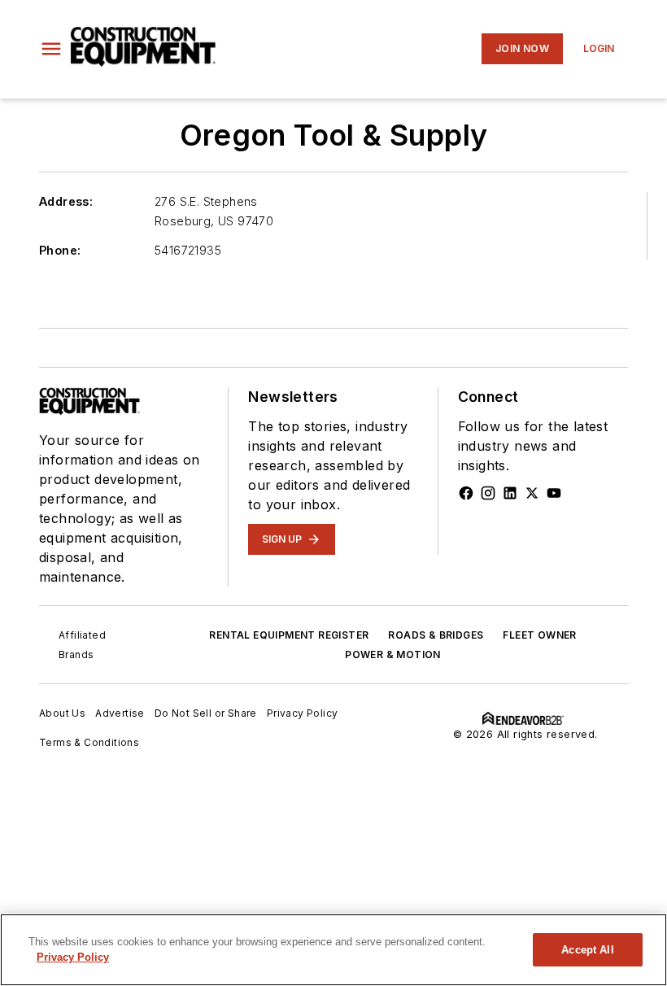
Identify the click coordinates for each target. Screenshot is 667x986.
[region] (333, 950)
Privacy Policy (302, 713)
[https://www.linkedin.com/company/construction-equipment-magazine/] (510, 493)
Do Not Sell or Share (206, 713)
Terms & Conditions (89, 742)
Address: (66, 201)
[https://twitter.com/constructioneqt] (532, 493)
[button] (51, 49)
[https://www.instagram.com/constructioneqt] (488, 493)
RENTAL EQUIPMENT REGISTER (288, 635)
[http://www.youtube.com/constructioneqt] (554, 493)
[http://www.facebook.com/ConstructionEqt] (466, 493)
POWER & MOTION (393, 654)
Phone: (60, 250)
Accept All (587, 950)
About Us (62, 713)
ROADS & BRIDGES (435, 635)
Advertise (120, 713)
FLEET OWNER (539, 635)
